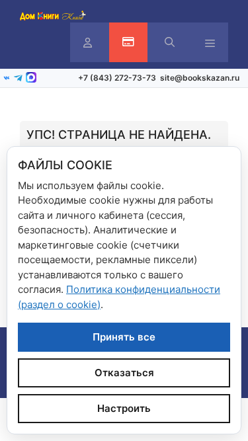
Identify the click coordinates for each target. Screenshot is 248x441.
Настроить (124, 408)
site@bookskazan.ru (199, 78)
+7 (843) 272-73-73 (117, 78)
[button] (169, 42)
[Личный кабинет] (87, 43)
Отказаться (124, 372)
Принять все (124, 337)
